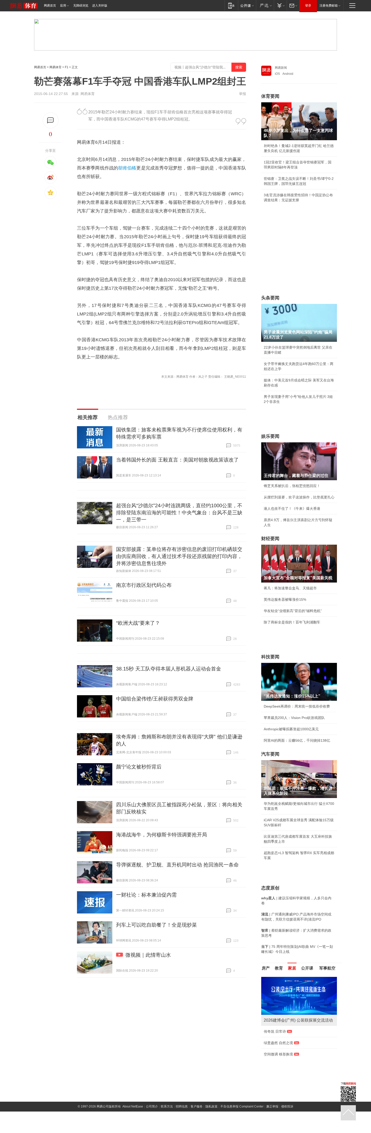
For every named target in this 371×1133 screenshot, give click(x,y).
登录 (308, 5)
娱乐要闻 (270, 436)
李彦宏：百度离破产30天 (283, 1024)
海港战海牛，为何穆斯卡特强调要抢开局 (161, 834)
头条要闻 (270, 297)
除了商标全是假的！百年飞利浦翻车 (292, 622)
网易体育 (55, 67)
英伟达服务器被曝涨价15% (285, 599)
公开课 (307, 968)
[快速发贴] (51, 120)
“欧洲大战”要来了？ (138, 623)
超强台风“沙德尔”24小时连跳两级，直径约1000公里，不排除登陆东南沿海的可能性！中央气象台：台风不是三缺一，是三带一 (179, 512)
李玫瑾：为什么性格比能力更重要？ (292, 979)
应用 (63, 5)
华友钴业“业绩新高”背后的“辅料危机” (293, 611)
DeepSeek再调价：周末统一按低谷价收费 (297, 706)
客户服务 (197, 1076)
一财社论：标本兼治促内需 (146, 895)
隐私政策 (211, 1076)
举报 (242, 93)
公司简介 (152, 1076)
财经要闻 (270, 538)
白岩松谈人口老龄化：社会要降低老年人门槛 (299, 990)
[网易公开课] (247, 5)
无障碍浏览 (80, 5)
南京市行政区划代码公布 (144, 585)
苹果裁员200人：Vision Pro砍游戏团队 (294, 718)
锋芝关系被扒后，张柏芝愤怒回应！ (292, 486)
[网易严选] (265, 5)
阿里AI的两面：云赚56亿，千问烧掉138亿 (297, 740)
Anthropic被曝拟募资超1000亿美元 (291, 729)
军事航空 (327, 968)
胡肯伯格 (127, 168)
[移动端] (231, 5)
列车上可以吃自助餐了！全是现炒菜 (156, 925)
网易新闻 (281, 67)
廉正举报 (272, 1076)
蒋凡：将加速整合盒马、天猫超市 (290, 588)
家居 (292, 968)
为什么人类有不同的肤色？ (285, 1002)
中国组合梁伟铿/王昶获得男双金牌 (154, 699)
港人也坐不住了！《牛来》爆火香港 (292, 509)
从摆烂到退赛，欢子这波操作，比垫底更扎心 (299, 497)
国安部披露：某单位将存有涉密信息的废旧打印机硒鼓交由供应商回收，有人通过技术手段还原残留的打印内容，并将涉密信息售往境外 (179, 556)
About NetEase (132, 1076)
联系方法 (167, 1076)
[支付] (280, 5)
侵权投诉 (287, 1076)
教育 (279, 968)
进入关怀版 (99, 5)
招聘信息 (182, 1076)
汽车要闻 (270, 754)
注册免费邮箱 (329, 5)
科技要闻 (270, 656)
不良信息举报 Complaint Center (241, 1076)
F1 (66, 67)
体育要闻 (270, 96)
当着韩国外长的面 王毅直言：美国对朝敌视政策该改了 (177, 460)
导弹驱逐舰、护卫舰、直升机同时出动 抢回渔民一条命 (177, 864)
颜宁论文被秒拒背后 (139, 766)
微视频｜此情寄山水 (148, 955)
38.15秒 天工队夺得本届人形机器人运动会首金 (168, 668)
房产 (266, 968)
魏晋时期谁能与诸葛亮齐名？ (287, 1013)
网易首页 (50, 5)
